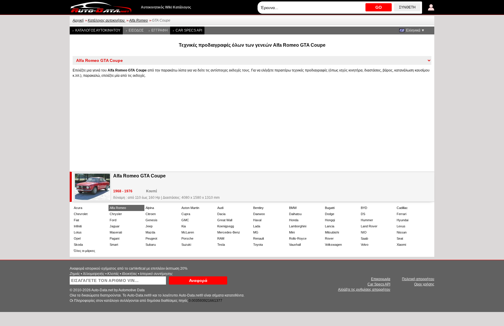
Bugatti (330, 208)
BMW (293, 208)
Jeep (149, 226)
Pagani (114, 238)
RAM (220, 238)
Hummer (367, 220)
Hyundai (402, 220)
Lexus (401, 226)
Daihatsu (295, 214)
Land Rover (369, 226)
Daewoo (259, 214)
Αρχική (78, 20)
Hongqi (330, 220)
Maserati (116, 232)
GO (378, 7)
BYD (364, 208)
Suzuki (186, 244)
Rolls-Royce (298, 238)
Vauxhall (295, 244)
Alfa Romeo (138, 20)
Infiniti (78, 226)
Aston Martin (190, 208)
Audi (220, 208)
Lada (256, 226)
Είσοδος (136, 30)
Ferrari (401, 214)
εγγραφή (159, 30)
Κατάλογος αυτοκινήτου (106, 20)
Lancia (329, 226)
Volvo (364, 244)
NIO (364, 232)
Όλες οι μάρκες (84, 250)
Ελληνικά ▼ (415, 30)
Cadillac (402, 208)
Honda (293, 220)
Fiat (76, 220)
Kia (183, 226)
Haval (257, 220)
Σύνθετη (407, 7)
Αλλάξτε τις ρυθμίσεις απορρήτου (364, 289)
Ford (113, 220)
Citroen (151, 214)
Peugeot (151, 238)
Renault (258, 238)
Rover (329, 238)
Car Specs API (189, 30)
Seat (400, 238)
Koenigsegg (225, 226)
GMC (185, 220)
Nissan (402, 232)
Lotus (78, 232)
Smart (114, 244)
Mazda (150, 232)
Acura (78, 208)
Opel (77, 238)
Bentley (258, 208)
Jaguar (115, 226)
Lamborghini (297, 226)
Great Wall (224, 220)
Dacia (221, 214)
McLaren (187, 232)
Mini (292, 232)
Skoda (78, 244)
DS (363, 214)
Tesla (221, 244)
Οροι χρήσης (424, 284)
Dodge (329, 214)
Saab (364, 238)
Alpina (150, 208)
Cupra (185, 214)
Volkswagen (333, 244)
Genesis (152, 220)
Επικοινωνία (380, 279)
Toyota (258, 244)
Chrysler (116, 214)
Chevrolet (81, 214)
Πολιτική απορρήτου (418, 279)
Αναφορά (198, 280)
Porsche (187, 238)
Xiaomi (401, 244)
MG (255, 232)
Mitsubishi (332, 232)
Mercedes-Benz (228, 232)
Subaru (151, 244)
